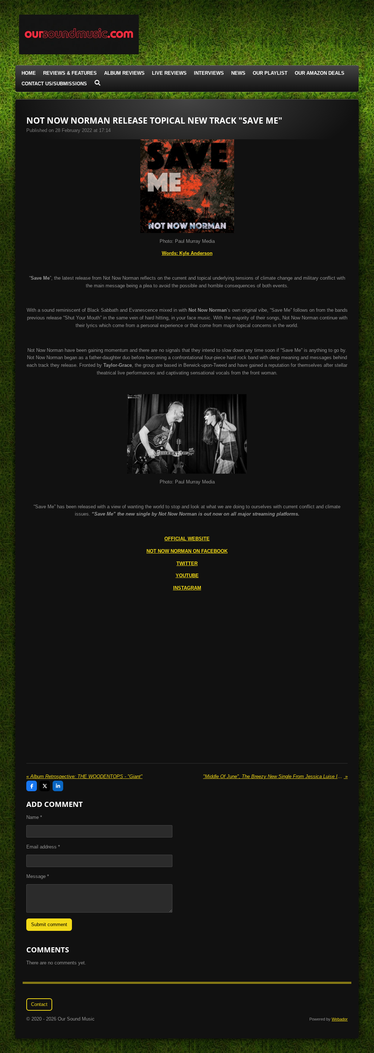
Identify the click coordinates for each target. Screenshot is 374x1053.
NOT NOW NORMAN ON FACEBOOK (187, 551)
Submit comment (49, 924)
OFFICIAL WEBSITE (187, 538)
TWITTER (187, 563)
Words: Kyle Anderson (187, 253)
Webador (340, 1019)
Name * (34, 817)
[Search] (97, 83)
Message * (37, 876)
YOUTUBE (187, 575)
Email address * (43, 847)
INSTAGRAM (187, 588)
